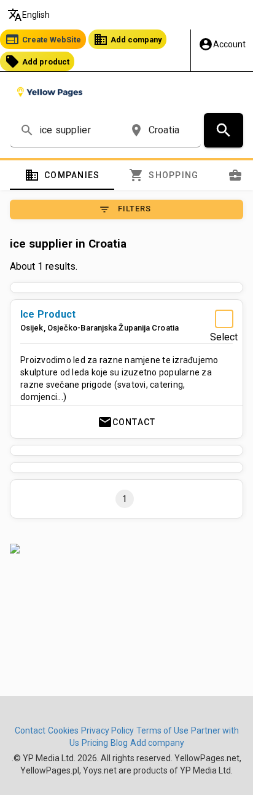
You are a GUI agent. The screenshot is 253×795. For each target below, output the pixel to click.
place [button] (136, 130)
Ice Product (48, 314)
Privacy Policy (107, 730)
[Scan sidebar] (126, 549)
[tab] (62, 175)
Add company (127, 39)
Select (224, 337)
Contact (127, 422)
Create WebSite (43, 39)
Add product (37, 61)
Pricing (95, 743)
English (28, 14)
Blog (119, 743)
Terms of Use (162, 730)
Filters (125, 209)
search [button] (27, 130)
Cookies (63, 730)
